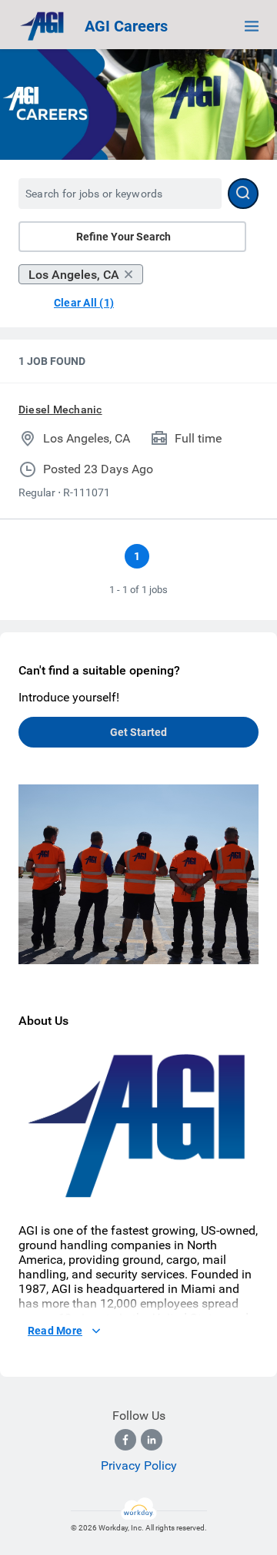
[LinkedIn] (151, 1440)
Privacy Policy (139, 1465)
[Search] (243, 193)
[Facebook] (125, 1440)
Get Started (138, 732)
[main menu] (251, 26)
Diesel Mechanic (60, 409)
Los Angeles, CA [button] (73, 274)
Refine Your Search (123, 236)
